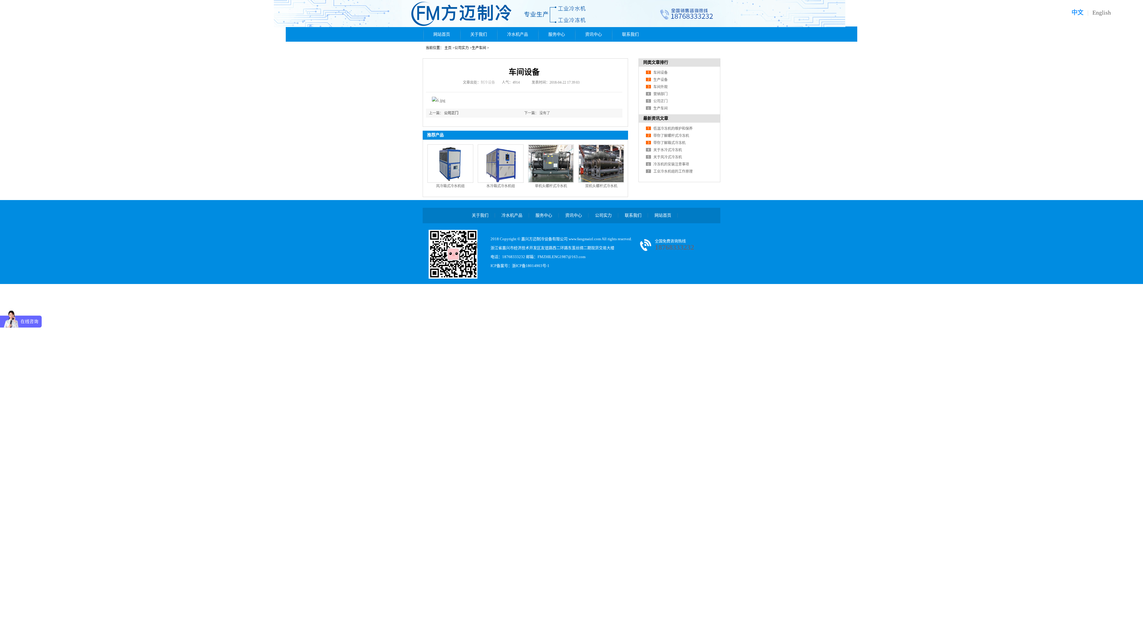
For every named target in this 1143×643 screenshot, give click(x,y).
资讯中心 (593, 34)
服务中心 (556, 34)
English (1101, 12)
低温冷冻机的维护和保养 (673, 129)
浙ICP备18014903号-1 (530, 265)
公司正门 (451, 113)
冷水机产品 (517, 34)
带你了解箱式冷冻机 (669, 143)
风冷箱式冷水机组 (450, 186)
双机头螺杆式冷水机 (601, 186)
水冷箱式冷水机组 (500, 186)
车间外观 (660, 87)
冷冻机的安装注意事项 (671, 164)
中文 (1077, 12)
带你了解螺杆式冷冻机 (671, 136)
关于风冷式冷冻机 (667, 157)
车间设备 (660, 73)
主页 (448, 48)
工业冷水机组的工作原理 (673, 171)
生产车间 (479, 48)
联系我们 (630, 34)
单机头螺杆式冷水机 (551, 186)
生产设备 (660, 80)
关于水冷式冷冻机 (667, 150)
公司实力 (462, 48)
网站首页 (441, 34)
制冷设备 (488, 82)
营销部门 (660, 94)
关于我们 (478, 34)
